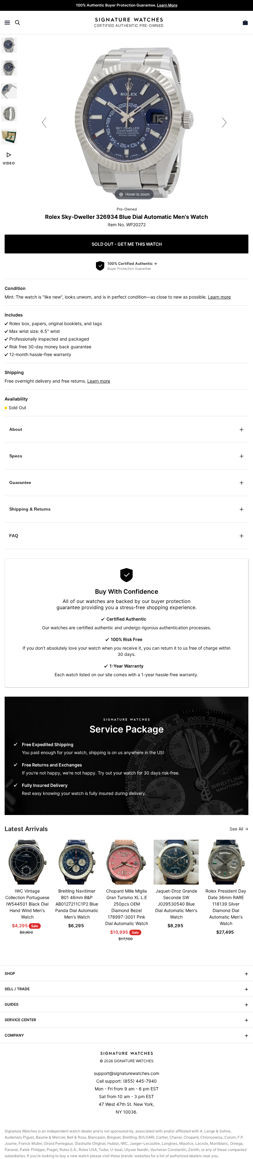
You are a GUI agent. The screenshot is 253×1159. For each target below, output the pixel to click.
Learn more (219, 296)
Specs (15, 455)
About (15, 429)
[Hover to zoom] (134, 122)
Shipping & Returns (30, 509)
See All (237, 828)
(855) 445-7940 (140, 1081)
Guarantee (20, 482)
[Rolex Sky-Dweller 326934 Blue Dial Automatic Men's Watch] (9, 45)
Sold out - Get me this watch (127, 244)
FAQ (13, 535)
